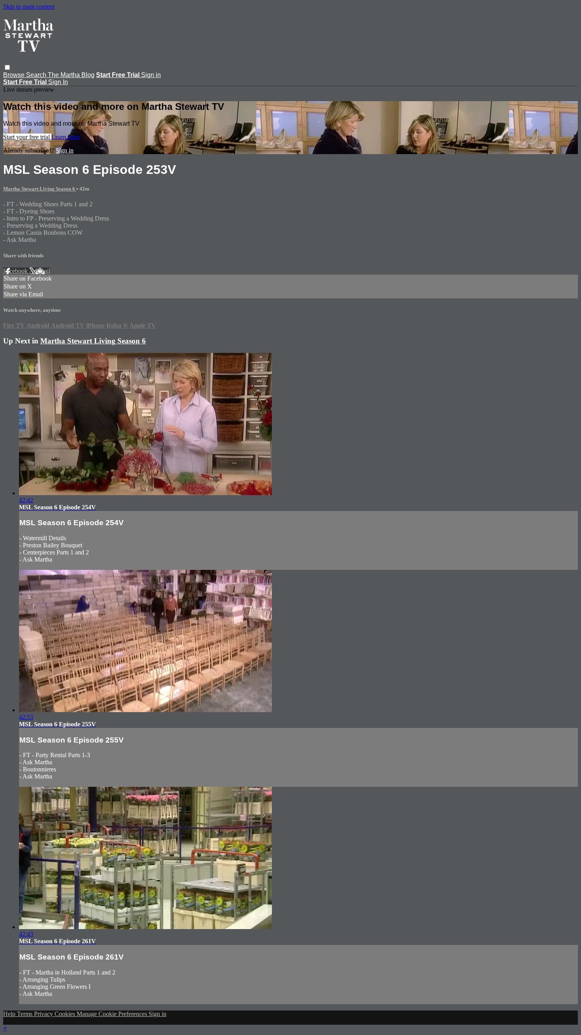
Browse (14, 75)
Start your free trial (27, 137)
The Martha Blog (71, 75)
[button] (7, 67)
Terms (25, 1013)
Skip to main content (29, 6)
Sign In (58, 82)
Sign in (151, 75)
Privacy (44, 1013)
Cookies (66, 1013)
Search (37, 75)
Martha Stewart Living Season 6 (39, 189)
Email (43, 271)
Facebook (16, 271)
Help (10, 1013)
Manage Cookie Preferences (113, 1013)
